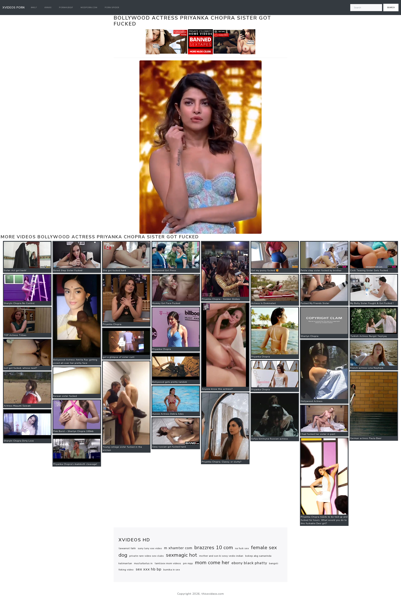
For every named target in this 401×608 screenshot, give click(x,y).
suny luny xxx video (150, 548)
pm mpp (188, 563)
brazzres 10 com (213, 547)
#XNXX (48, 7)
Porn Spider (112, 7)
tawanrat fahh (127, 548)
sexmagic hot (181, 555)
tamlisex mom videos (168, 563)
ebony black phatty (249, 562)
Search (391, 7)
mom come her (212, 562)
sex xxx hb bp (148, 569)
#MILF (34, 7)
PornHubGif (66, 7)
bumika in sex (171, 569)
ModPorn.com (89, 7)
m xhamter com (178, 547)
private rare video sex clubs (146, 556)
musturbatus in (143, 563)
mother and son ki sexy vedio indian (221, 556)
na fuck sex (242, 548)
